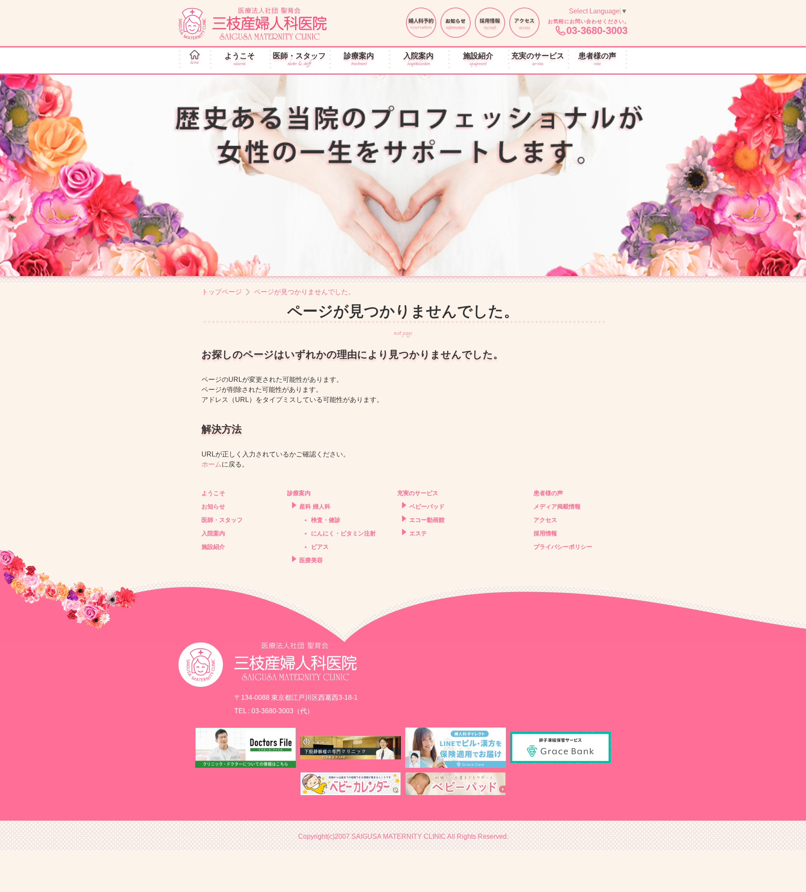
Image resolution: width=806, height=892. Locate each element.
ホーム (212, 464)
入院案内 (418, 59)
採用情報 (545, 533)
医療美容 (311, 560)
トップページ (222, 292)
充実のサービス (537, 59)
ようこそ (240, 59)
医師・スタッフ (299, 59)
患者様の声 (597, 59)
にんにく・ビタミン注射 (343, 533)
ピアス (320, 546)
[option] (403, 175)
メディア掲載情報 (557, 506)
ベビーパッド (427, 506)
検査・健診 (325, 519)
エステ (418, 533)
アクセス (545, 519)
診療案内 (359, 59)
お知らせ (213, 506)
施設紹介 (478, 59)
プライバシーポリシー (563, 546)
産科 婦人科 (314, 506)
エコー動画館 (427, 519)
